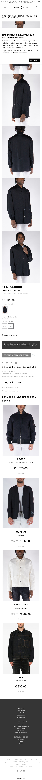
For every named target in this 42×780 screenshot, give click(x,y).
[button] (34, 60)
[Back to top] (36, 774)
